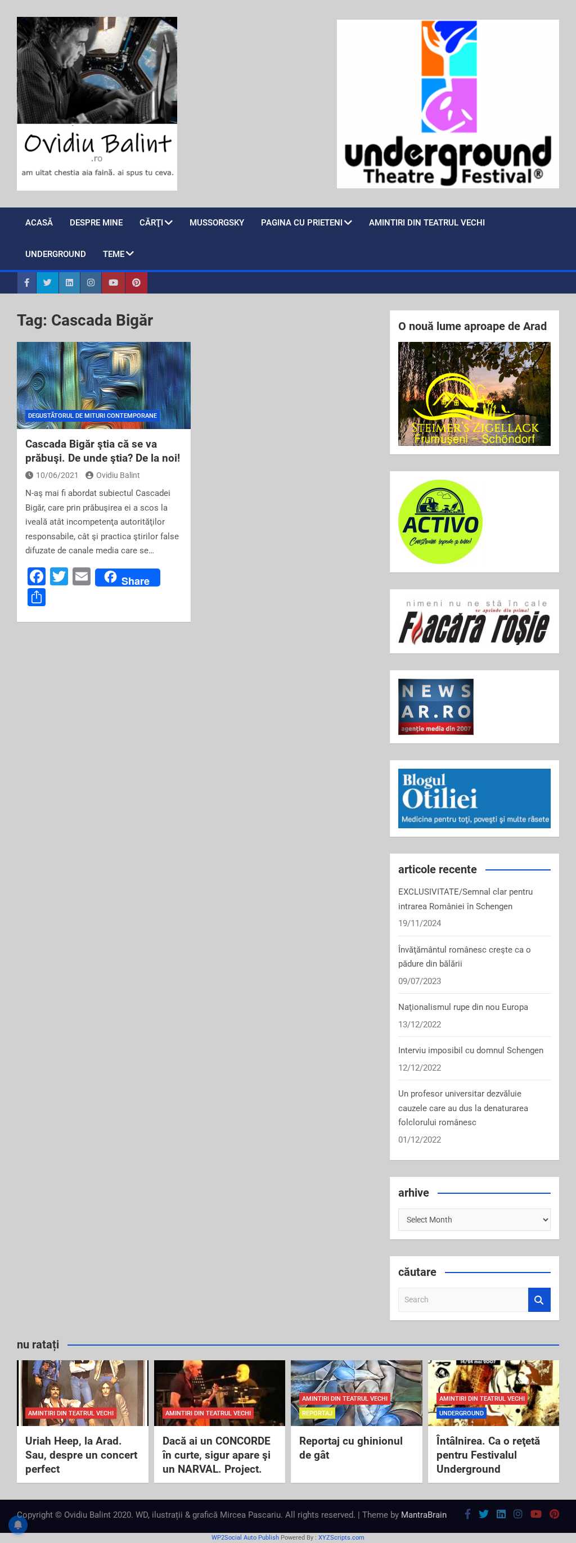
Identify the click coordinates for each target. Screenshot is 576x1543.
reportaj (317, 1413)
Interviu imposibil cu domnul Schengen (470, 1050)
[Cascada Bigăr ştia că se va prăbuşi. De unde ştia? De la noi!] (104, 385)
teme (113, 254)
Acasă (39, 223)
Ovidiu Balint (118, 475)
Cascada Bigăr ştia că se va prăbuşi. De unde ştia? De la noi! (102, 450)
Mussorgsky (217, 223)
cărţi (151, 223)
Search (539, 1300)
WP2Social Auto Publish (245, 1537)
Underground (55, 254)
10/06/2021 (57, 475)
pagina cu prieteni (302, 223)
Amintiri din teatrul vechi (427, 223)
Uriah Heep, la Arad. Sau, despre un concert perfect (81, 1454)
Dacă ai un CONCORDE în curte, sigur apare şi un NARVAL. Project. (217, 1454)
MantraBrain (424, 1515)
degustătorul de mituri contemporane (92, 415)
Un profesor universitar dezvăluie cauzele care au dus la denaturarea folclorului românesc (463, 1108)
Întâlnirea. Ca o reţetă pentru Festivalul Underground (488, 1454)
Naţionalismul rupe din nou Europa (463, 1007)
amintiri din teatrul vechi (71, 1413)
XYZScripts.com (341, 1537)
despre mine (96, 223)
